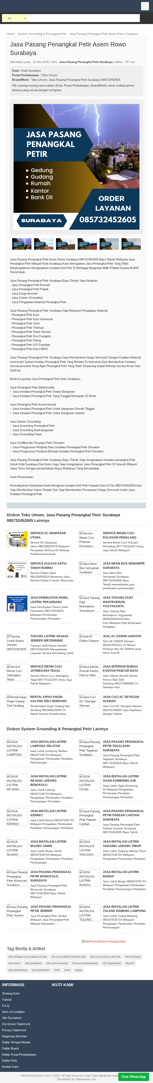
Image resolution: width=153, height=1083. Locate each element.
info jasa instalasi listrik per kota (68, 956)
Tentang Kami (11, 993)
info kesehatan (133, 956)
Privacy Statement (14, 1030)
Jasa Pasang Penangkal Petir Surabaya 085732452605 (84, 79)
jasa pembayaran (18, 970)
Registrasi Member (14, 1036)
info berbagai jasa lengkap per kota (28, 956)
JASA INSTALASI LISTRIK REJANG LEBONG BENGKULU (48, 780)
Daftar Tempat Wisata (16, 1042)
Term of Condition (13, 1012)
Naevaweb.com (86, 1079)
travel (67, 970)
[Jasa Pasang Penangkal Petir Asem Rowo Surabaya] (76, 166)
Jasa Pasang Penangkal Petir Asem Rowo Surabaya (103, 34)
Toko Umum (50, 75)
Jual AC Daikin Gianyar (122, 636)
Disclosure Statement (16, 1024)
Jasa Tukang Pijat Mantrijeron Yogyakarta (118, 602)
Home (11, 34)
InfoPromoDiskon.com (35, 1075)
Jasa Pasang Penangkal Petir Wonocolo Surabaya (51, 876)
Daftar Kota (9, 1060)
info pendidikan (33, 963)
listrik (57, 970)
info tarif (129, 963)
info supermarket (112, 963)
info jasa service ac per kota (105, 956)
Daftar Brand (10, 1048)
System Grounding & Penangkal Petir (42, 34)
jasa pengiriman (41, 970)
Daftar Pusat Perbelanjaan (19, 1054)
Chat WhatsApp (133, 1077)
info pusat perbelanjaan (85, 963)
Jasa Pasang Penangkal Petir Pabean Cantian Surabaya (123, 815)
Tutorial (6, 999)
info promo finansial (57, 963)
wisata (78, 970)
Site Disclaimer (12, 1017)
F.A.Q (5, 1005)
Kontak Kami (10, 1066)
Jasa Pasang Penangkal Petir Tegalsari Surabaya (123, 746)
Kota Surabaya (31, 70)
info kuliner (15, 963)
